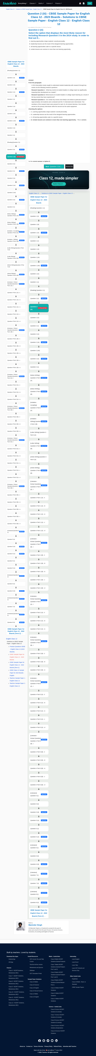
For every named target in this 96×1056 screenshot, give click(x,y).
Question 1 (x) (11, 135)
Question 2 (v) (15, 171)
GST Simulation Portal (36, 973)
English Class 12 (10, 9)
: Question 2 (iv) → (54, 166)
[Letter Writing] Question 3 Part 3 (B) (15, 257)
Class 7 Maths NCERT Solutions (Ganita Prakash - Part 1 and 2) (58, 967)
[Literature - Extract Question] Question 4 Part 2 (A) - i (15, 376)
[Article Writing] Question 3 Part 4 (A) (15, 265)
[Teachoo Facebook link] (39, 1040)
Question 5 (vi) (15, 568)
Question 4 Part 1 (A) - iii (13, 299)
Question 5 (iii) (15, 546)
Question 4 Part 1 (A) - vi (13, 321)
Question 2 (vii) (15, 185)
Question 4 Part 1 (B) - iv (13, 353)
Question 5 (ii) (11, 539)
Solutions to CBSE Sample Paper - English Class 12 (29, 9)
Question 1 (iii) (11, 85)
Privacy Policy (48, 1046)
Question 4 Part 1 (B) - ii (13, 338)
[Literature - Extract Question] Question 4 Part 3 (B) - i (15, 486)
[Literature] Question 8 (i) (15, 614)
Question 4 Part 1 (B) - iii (13, 346)
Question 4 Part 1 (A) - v (13, 314)
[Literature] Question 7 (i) (15, 598)
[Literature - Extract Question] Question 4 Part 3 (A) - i (15, 440)
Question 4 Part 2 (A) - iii (13, 392)
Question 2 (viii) (11, 192)
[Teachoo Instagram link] (43, 1040)
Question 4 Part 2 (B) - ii (13, 417)
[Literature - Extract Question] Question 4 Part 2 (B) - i (15, 408)
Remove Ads (69, 166)
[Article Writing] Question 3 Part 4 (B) (15, 274)
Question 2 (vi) (11, 178)
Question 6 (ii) (11, 583)
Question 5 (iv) (15, 553)
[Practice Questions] (84, 3)
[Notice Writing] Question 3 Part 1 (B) (15, 223)
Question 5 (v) (11, 561)
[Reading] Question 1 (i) (13, 70)
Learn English (75, 959)
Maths (41, 3)
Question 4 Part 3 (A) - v (13, 470)
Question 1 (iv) (15, 92)
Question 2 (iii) (15, 156)
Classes (32, 3)
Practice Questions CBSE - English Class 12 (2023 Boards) (17, 649)
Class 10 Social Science (36, 990)
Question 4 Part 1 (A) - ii (13, 292)
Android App (12, 959)
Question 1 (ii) (15, 77)
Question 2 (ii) (15, 149)
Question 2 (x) (11, 207)
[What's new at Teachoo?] (80, 3)
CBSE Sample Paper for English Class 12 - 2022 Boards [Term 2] (17, 665)
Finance (58, 3)
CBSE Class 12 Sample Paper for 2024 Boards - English (17, 672)
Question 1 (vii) (11, 113)
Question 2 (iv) (11, 163)
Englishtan (75, 979)
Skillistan (32, 970)
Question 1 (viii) (15, 120)
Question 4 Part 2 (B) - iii (13, 424)
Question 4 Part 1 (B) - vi (13, 367)
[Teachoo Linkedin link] (56, 1040)
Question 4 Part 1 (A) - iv (13, 307)
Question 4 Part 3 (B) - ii (13, 495)
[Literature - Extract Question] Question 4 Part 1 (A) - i (15, 283)
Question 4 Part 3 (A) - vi (13, 477)
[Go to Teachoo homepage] (9, 3)
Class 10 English (34, 987)
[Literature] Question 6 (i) (15, 575)
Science (49, 3)
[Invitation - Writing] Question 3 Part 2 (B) (15, 240)
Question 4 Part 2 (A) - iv (13, 399)
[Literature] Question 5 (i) (15, 531)
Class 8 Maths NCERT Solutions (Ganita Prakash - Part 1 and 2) (58, 975)
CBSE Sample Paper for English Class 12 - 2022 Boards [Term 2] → (16, 631)
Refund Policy (58, 1046)
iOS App (11, 962)
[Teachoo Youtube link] (52, 1040)
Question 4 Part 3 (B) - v (13, 516)
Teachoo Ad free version (36, 964)
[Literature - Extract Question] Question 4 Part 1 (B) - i (15, 330)
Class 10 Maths (34, 981)
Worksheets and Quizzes (36, 967)
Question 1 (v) (11, 99)
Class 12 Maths (34, 993)
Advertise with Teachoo (69, 1046)
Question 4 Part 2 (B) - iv (13, 431)
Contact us (29, 1046)
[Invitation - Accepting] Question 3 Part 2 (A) (15, 231)
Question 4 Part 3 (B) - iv (13, 509)
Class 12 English (34, 996)
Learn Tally (75, 965)
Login (89, 3)
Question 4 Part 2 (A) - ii (13, 385)
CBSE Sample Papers (78, 987)
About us (22, 1046)
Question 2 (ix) (15, 199)
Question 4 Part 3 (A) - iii (13, 456)
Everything (22, 3)
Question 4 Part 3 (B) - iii (13, 502)
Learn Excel (75, 962)
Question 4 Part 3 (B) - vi (13, 523)
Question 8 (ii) (15, 622)
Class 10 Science (34, 984)
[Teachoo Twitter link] (48, 1040)
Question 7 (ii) (15, 606)
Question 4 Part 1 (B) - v (13, 360)
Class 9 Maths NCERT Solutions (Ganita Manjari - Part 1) (58, 982)
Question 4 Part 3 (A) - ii (13, 448)
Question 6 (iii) (15, 591)
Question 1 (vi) (11, 106)
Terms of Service (38, 1046)
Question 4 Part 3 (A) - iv (13, 463)
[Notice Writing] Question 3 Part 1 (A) (15, 214)
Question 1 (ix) (11, 128)
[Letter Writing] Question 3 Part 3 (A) (15, 248)
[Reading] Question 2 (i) (13, 142)
